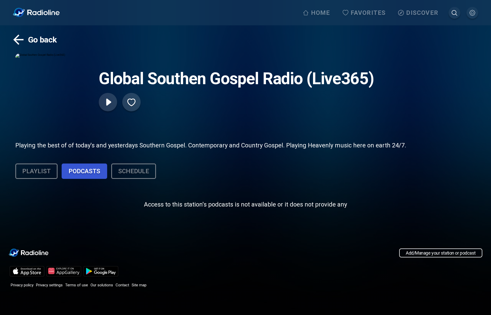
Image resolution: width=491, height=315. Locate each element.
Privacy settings (49, 285)
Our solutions (102, 285)
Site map (139, 285)
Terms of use (76, 285)
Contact (122, 285)
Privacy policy (22, 285)
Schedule (133, 171)
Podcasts (84, 171)
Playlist (36, 171)
